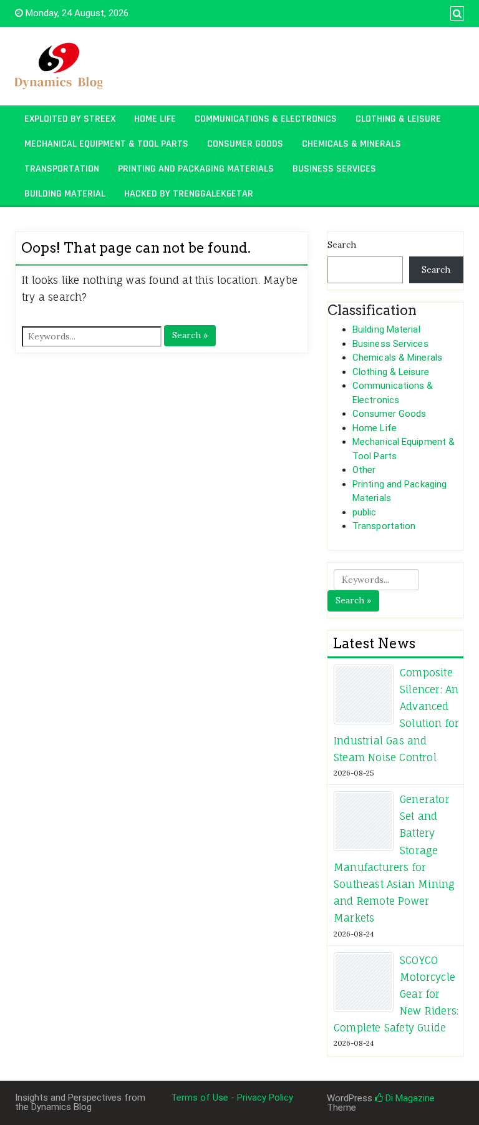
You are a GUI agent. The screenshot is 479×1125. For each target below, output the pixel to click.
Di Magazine (409, 1098)
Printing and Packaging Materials (196, 168)
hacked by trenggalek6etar (188, 193)
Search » (190, 335)
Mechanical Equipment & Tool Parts (106, 143)
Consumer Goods (245, 143)
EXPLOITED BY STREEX (69, 118)
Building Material (64, 193)
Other (364, 469)
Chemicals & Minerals (351, 143)
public (364, 512)
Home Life (155, 118)
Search (341, 244)
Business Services (334, 168)
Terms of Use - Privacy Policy (232, 1097)
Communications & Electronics (266, 118)
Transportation (61, 168)
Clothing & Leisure (398, 118)
